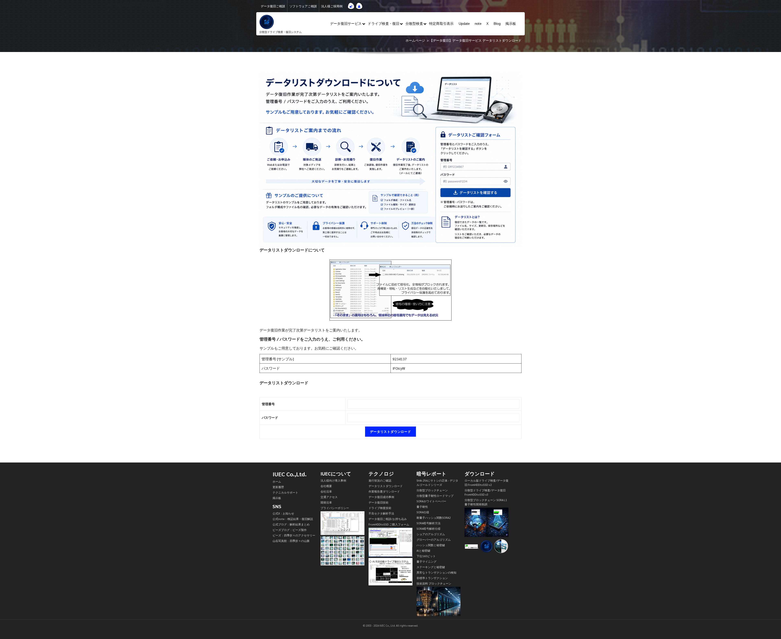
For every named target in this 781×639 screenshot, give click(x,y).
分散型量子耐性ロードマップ (435, 495)
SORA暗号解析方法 (429, 523)
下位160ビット (426, 556)
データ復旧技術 (378, 502)
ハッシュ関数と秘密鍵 (431, 545)
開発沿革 (326, 502)
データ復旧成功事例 (381, 497)
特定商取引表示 (441, 24)
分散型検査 (414, 24)
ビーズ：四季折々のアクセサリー (294, 535)
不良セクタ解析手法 (381, 513)
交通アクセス (329, 497)
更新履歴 (278, 487)
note (478, 24)
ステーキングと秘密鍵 (431, 567)
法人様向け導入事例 (333, 480)
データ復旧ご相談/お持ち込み (388, 519)
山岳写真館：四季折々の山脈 (291, 541)
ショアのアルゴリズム (431, 534)
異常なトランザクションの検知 (436, 572)
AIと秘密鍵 (423, 550)
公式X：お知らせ (283, 513)
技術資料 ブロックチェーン (434, 583)
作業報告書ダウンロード (384, 491)
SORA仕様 (423, 512)
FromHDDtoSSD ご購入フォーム (389, 524)
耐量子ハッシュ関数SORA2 (434, 517)
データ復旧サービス (346, 24)
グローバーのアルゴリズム (434, 539)
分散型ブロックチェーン (432, 490)
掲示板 (510, 24)
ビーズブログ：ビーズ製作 (290, 530)
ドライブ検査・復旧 (383, 24)
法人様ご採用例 (332, 6)
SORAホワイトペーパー (431, 501)
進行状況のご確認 (380, 480)
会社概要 (326, 486)
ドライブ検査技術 (380, 508)
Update (464, 24)
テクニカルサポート (285, 492)
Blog (497, 24)
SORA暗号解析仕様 (429, 528)
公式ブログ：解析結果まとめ (291, 524)
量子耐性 (422, 506)
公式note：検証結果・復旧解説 (293, 519)
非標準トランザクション (432, 578)
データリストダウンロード (386, 486)
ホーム (277, 481)
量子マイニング (426, 561)
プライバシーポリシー (335, 508)
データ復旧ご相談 (273, 6)
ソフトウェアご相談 (303, 6)
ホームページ (415, 40)
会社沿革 (326, 491)
